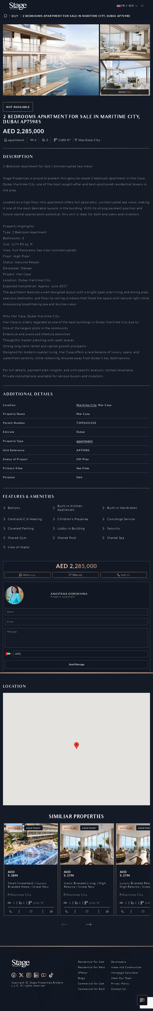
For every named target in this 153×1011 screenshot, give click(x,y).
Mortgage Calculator (124, 972)
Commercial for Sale (91, 983)
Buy (15, 16)
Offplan (83, 972)
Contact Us (118, 988)
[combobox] (9, 654)
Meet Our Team (121, 978)
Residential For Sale (91, 961)
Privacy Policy (120, 983)
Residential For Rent (91, 967)
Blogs (81, 978)
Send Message (76, 664)
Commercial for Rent (91, 988)
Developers (118, 961)
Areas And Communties (126, 967)
